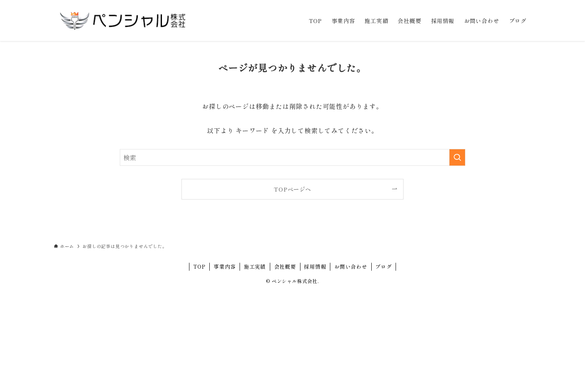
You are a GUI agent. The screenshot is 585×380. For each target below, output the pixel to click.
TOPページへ (292, 189)
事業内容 (225, 266)
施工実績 (255, 266)
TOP (199, 266)
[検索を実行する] (457, 157)
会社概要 (285, 266)
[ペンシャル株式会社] (122, 20)
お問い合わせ (350, 266)
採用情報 (315, 266)
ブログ (383, 266)
